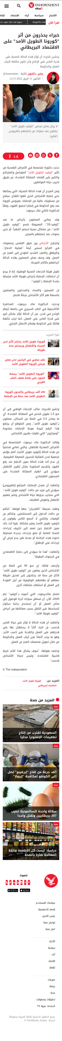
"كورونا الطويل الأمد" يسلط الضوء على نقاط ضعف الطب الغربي (27, 378)
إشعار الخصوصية (46, 909)
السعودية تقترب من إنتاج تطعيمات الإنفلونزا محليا (37, 735)
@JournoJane (10, 73)
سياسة (39, 15)
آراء (27, 15)
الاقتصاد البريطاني (47, 685)
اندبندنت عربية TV (46, 1006)
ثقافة (52, 968)
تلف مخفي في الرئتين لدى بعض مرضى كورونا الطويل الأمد (25, 362)
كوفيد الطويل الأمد (40, 172)
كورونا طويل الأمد (32, 680)
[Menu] (6, 6)
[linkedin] (14, 882)
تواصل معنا (49, 923)
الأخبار (53, 15)
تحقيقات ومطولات (45, 1000)
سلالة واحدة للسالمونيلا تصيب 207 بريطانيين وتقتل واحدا (33, 813)
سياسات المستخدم (45, 903)
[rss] (7, 882)
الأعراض (44, 243)
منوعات (51, 980)
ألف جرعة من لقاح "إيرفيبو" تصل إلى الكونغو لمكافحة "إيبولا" (32, 774)
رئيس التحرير (48, 916)
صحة (33, 700)
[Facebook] (29, 882)
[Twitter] (25, 882)
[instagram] (21, 882)
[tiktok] (10, 882)
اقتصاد (14, 15)
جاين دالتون (35, 73)
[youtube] (18, 882)
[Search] (18, 6)
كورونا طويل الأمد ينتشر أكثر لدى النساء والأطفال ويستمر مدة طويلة (24, 345)
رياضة (52, 986)
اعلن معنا (50, 929)
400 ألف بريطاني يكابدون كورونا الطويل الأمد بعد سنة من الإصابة (24, 394)
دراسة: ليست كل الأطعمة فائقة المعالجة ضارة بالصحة (32, 852)
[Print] (30, 155)
